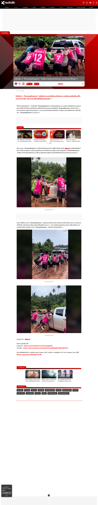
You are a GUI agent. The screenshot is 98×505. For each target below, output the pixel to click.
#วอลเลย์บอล (29, 393)
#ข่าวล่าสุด (20, 390)
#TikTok (75, 390)
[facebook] (83, 2)
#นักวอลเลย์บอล (67, 390)
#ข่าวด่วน (34, 390)
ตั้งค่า (7, 495)
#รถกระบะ (37, 393)
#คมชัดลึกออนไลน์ (49, 390)
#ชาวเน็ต (58, 390)
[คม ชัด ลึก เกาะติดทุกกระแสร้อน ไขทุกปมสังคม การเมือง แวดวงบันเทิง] (49, 3)
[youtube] (90, 2)
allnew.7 (67, 148)
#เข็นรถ (44, 393)
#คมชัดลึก (40, 390)
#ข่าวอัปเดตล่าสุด (52, 393)
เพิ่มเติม (3, 490)
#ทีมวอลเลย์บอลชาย (64, 393)
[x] (87, 2)
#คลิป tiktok (20, 393)
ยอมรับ (6, 492)
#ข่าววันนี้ (27, 390)
